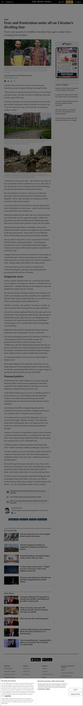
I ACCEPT (75, 689)
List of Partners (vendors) (44, 689)
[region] (41, 692)
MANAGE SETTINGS (75, 694)
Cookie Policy (8, 696)
